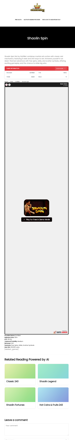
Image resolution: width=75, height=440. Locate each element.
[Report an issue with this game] (6, 85)
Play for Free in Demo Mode (38, 219)
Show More (60, 68)
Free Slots (18, 19)
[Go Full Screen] (9, 85)
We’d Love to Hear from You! (51, 19)
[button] (36, 207)
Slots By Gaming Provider (32, 19)
